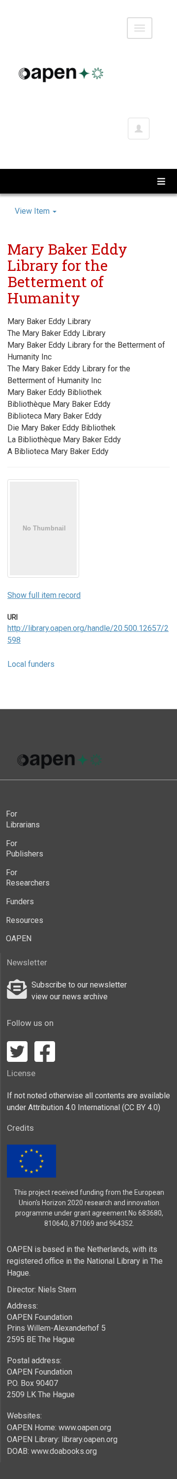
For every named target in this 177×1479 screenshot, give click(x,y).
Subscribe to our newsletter (79, 984)
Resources (21, 920)
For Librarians (21, 819)
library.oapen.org (89, 1439)
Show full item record (44, 595)
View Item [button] (33, 211)
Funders (20, 901)
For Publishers (21, 849)
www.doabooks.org (64, 1451)
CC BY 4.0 (141, 1107)
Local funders (31, 664)
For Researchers (21, 878)
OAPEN (18, 938)
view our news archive (69, 996)
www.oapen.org (85, 1427)
